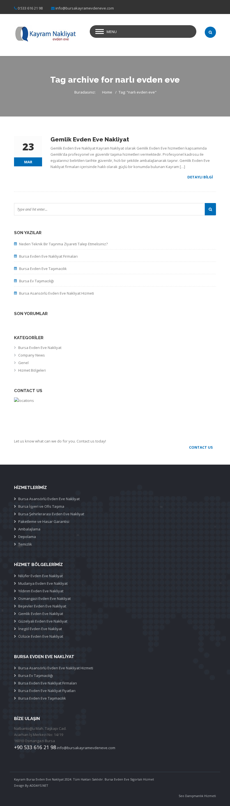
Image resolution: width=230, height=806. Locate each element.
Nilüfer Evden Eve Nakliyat (40, 575)
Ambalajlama (29, 529)
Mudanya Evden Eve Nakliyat (43, 583)
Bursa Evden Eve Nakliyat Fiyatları (46, 690)
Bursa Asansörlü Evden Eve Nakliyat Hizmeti (56, 293)
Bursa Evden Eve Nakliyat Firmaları (48, 256)
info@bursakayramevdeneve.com (85, 8)
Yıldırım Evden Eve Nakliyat (40, 590)
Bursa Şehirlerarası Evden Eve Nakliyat (51, 513)
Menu (112, 31)
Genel (23, 362)
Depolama (27, 536)
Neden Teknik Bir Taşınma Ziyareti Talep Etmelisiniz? (63, 243)
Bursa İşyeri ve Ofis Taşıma (41, 506)
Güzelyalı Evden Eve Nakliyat (42, 621)
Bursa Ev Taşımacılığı (36, 280)
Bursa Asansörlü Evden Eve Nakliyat (49, 498)
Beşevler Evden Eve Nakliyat (42, 606)
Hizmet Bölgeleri (32, 370)
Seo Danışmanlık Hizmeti (197, 796)
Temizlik (25, 544)
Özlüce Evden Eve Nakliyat (40, 636)
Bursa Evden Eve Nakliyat (39, 347)
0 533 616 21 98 (30, 8)
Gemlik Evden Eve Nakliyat (40, 613)
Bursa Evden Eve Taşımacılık (43, 268)
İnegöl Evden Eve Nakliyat (40, 628)
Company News (31, 355)
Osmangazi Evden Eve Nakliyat (44, 598)
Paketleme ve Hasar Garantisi (43, 521)
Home (107, 92)
